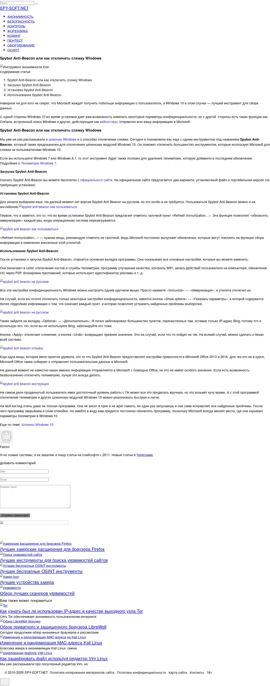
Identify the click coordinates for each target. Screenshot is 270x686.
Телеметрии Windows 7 (38, 163)
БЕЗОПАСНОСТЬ (21, 21)
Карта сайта (178, 672)
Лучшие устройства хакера (27, 582)
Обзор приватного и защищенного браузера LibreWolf (53, 627)
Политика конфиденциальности (141, 672)
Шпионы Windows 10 (37, 424)
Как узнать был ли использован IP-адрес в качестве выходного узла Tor (71, 611)
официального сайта (96, 179)
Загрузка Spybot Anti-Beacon (29, 84)
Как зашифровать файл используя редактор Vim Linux (54, 658)
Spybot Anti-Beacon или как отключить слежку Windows (49, 79)
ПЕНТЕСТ (15, 40)
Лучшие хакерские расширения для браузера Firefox (52, 549)
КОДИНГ (14, 35)
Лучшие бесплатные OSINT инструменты (41, 571)
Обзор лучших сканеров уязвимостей (37, 593)
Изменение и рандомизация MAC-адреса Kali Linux (51, 642)
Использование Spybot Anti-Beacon (34, 94)
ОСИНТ (13, 49)
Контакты (197, 672)
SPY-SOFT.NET (14, 8)
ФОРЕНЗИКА (17, 30)
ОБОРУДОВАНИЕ (21, 45)
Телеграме (144, 454)
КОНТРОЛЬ (16, 26)
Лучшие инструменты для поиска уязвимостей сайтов (54, 560)
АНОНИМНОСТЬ (20, 16)
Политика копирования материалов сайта (82, 672)
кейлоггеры (109, 121)
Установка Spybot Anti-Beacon (30, 89)
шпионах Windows (62, 139)
